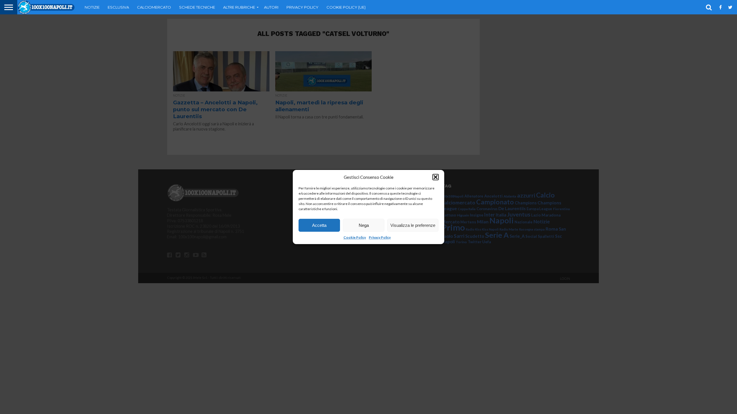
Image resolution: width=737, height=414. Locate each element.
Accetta (319, 225)
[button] (435, 177)
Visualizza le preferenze (412, 225)
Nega (364, 225)
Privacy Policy (380, 237)
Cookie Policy (354, 237)
